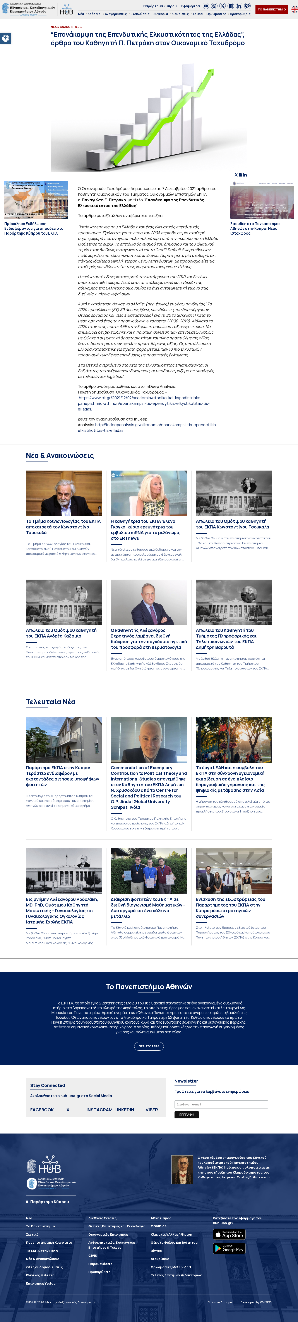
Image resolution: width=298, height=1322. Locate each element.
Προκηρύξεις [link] (240, 14)
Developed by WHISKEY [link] (256, 1302)
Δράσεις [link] (94, 14)
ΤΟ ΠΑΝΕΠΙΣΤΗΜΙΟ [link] (272, 9)
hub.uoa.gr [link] (222, 1223)
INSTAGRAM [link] (99, 1110)
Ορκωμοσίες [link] (216, 14)
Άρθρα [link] (198, 14)
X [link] (68, 1110)
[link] (5, 38)
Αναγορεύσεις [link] (116, 14)
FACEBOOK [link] (42, 1110)
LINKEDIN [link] (124, 1110)
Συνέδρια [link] (160, 14)
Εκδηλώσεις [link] (140, 14)
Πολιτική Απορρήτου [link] (222, 1302)
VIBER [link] (152, 1110)
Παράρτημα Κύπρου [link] (160, 6)
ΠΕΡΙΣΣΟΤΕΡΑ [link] (149, 1046)
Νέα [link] (81, 14)
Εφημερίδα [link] (190, 6)
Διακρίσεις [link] (180, 14)
